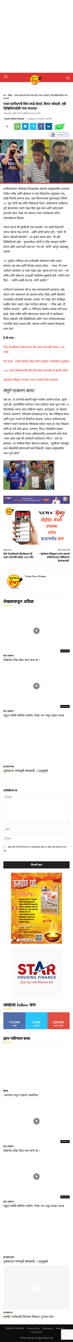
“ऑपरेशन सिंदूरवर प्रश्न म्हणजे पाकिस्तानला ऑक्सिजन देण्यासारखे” (54, 557)
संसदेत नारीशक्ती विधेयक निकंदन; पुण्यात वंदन (28, 1316)
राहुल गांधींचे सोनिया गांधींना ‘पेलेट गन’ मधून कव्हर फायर (33, 715)
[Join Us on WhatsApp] (59, 126)
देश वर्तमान (8, 655)
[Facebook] (41, 126)
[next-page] (11, 779)
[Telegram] (25, 126)
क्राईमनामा (8, 766)
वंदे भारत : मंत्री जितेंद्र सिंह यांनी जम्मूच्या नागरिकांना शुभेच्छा (36, 361)
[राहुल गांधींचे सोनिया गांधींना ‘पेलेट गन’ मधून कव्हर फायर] (36, 686)
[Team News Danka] (15, 581)
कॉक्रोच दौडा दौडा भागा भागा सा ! (21, 660)
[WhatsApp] (17, 126)
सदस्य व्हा (59, 1013)
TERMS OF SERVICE (15, 1328)
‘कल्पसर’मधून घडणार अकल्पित (20, 1095)
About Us (60, 1328)
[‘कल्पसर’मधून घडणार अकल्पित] (36, 1066)
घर (4, 95)
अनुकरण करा (36, 1013)
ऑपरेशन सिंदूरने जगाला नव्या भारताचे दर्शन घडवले (30, 380)
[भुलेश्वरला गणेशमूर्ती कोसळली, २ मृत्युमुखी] (36, 741)
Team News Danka (14, 119)
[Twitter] (33, 126)
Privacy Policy (33, 1328)
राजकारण (8, 1312)
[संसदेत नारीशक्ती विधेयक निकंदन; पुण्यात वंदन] (36, 1287)
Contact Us (36, 1331)
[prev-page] (5, 779)
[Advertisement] (36, 36)
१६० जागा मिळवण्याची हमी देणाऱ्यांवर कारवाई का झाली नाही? (35, 370)
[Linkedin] (48, 126)
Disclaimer (48, 1328)
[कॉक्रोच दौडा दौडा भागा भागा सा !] (36, 630)
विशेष (10, 95)
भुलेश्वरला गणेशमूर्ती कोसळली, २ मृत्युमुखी (25, 771)
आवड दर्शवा (14, 1013)
